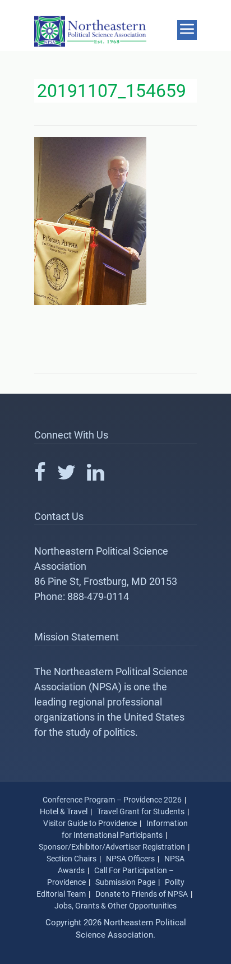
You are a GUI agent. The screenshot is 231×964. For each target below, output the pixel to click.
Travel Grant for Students (140, 811)
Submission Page (125, 882)
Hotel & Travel (63, 811)
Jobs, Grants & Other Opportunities (115, 905)
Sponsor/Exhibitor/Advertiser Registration (112, 846)
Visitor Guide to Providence (90, 823)
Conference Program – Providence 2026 (112, 799)
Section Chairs (71, 858)
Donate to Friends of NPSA (141, 893)
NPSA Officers (130, 858)
